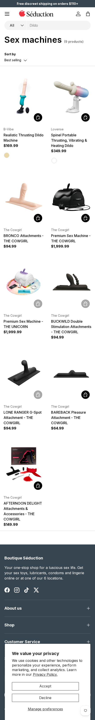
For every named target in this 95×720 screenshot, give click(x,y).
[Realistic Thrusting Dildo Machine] (24, 96)
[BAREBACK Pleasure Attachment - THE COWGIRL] (71, 374)
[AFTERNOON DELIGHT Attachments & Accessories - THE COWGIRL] (24, 465)
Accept (45, 686)
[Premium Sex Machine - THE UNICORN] (24, 283)
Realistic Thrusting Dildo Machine (24, 138)
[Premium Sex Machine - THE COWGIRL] (71, 197)
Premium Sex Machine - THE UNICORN (23, 324)
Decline (45, 698)
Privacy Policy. (45, 674)
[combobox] (47, 25)
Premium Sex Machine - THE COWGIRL (71, 238)
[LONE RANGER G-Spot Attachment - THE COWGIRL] (24, 374)
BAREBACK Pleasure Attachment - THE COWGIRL (68, 417)
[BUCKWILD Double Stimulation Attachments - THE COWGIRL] (71, 283)
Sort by (10, 54)
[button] (88, 14)
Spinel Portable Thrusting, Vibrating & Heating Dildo (69, 140)
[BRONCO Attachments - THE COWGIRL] (24, 197)
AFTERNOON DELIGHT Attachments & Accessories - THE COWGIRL (23, 511)
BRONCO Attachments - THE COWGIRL (24, 238)
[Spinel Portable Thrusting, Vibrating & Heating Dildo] (71, 96)
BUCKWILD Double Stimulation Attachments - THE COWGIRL (71, 326)
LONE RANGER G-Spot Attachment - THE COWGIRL (23, 417)
